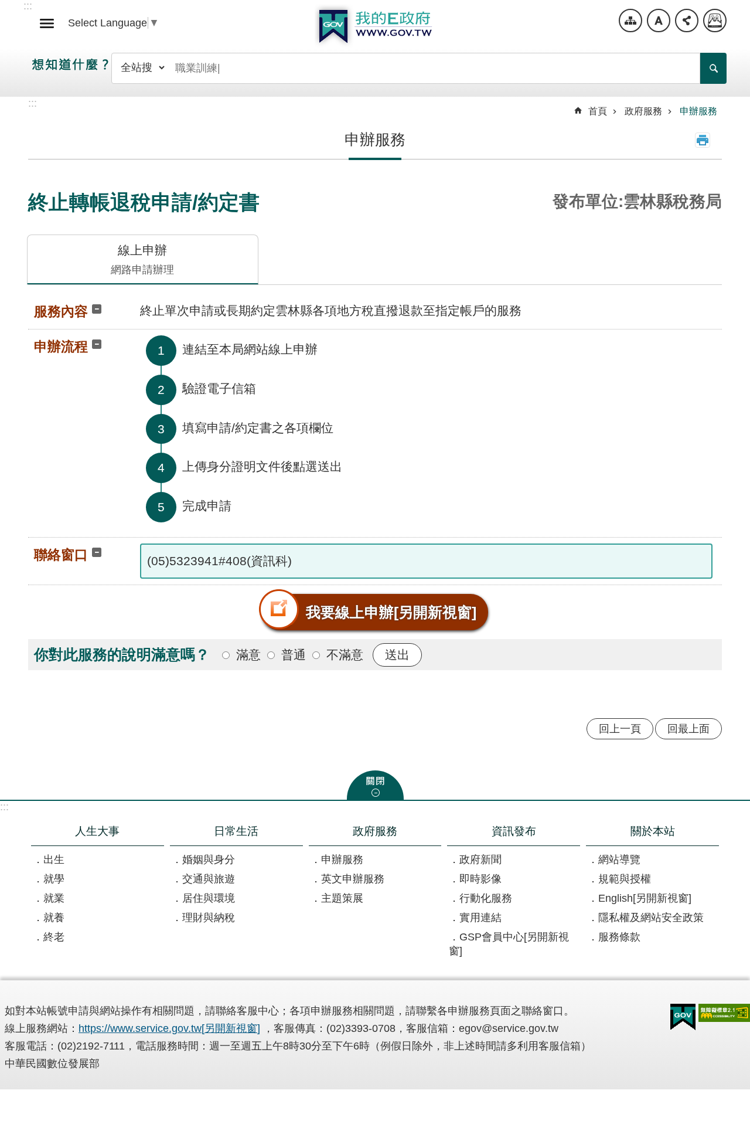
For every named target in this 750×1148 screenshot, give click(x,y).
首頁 (597, 111)
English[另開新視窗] (644, 898)
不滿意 (344, 654)
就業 (53, 898)
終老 (53, 937)
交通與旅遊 (208, 879)
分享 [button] (686, 20)
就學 (53, 879)
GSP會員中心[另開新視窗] (509, 944)
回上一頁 (620, 729)
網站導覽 (630, 20)
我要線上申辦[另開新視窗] (391, 612)
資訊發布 (514, 830)
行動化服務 (485, 898)
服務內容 (61, 311)
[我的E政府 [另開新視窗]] (683, 1017)
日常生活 (236, 830)
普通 (293, 654)
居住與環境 (208, 898)
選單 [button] (47, 23)
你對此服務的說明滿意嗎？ (122, 654)
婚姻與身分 (208, 859)
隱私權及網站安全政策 (651, 917)
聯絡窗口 (61, 554)
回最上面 (688, 729)
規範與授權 (624, 879)
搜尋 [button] (713, 68)
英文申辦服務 (352, 879)
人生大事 (97, 830)
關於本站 (652, 830)
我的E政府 (375, 26)
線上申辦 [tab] (142, 259)
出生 (53, 859)
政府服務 (643, 111)
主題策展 (342, 898)
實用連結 (480, 917)
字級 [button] (658, 20)
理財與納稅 (208, 917)
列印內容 (702, 140)
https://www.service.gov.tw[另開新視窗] (169, 1028)
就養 (53, 917)
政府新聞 (480, 859)
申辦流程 (61, 346)
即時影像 (480, 879)
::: (4, 807)
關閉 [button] (375, 785)
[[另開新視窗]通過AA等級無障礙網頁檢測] (724, 1013)
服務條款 (619, 937)
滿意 (248, 654)
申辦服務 (698, 111)
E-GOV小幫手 (715, 20)
